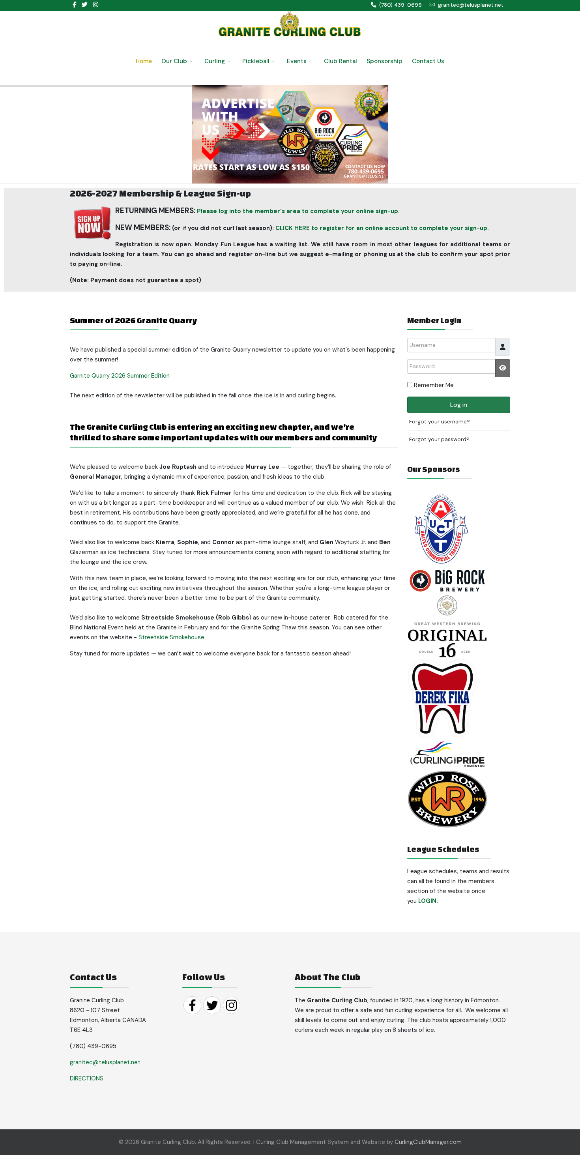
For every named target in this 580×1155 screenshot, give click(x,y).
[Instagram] (95, 5)
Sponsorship (384, 61)
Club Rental (340, 61)
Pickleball (255, 61)
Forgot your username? (439, 421)
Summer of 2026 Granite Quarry (133, 320)
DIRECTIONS (86, 1078)
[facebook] (74, 5)
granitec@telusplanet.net (470, 5)
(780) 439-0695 (400, 5)
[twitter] (85, 5)
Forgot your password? (439, 439)
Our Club (174, 61)
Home (144, 61)
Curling (214, 61)
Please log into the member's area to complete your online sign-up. (298, 211)
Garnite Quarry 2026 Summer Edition (120, 376)
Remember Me (434, 385)
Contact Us (428, 61)
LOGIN (427, 901)
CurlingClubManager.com (428, 1142)
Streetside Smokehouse (171, 637)
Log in (458, 405)
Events (297, 61)
